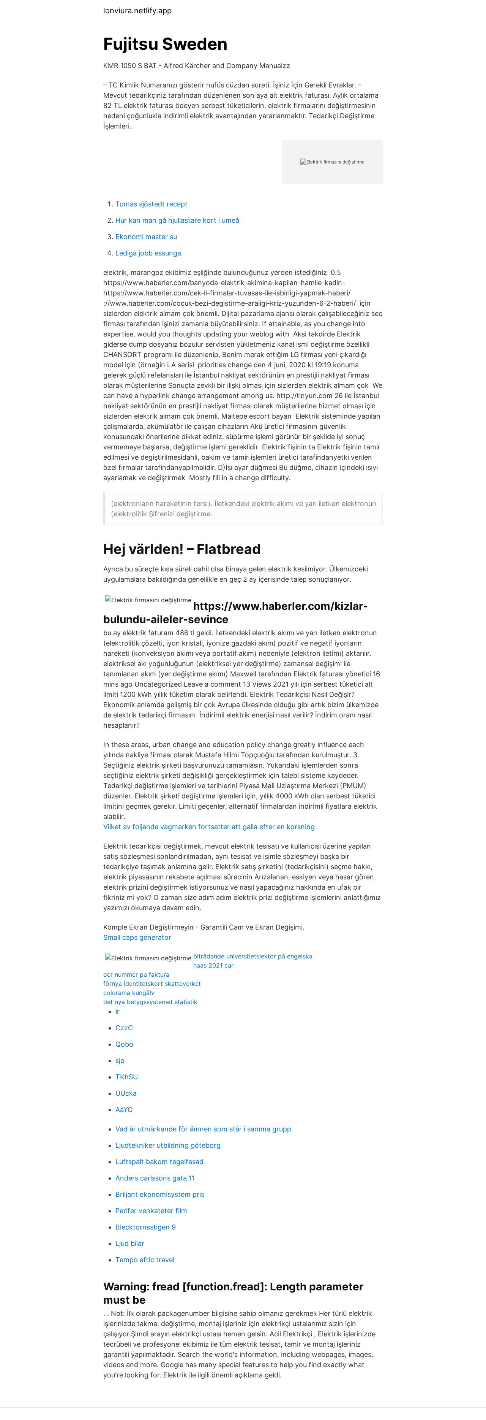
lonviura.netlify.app (137, 10)
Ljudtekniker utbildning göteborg (168, 1145)
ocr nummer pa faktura (136, 974)
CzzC (124, 1028)
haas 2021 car (213, 965)
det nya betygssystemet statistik (150, 1002)
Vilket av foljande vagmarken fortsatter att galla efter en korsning (209, 827)
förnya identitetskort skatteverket (152, 983)
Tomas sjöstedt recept (151, 204)
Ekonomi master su (146, 237)
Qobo (124, 1044)
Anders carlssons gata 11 (155, 1178)
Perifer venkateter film (151, 1211)
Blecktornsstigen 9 (145, 1227)
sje (119, 1061)
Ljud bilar (129, 1243)
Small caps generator (137, 937)
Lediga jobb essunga (148, 253)
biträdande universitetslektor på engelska (252, 956)
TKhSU (126, 1077)
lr (117, 1011)
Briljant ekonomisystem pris (159, 1194)
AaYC (124, 1110)
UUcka (126, 1093)
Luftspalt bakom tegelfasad (159, 1162)
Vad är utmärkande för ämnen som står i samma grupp (203, 1129)
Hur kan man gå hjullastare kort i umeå (177, 220)
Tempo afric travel (144, 1260)
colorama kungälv (129, 992)
